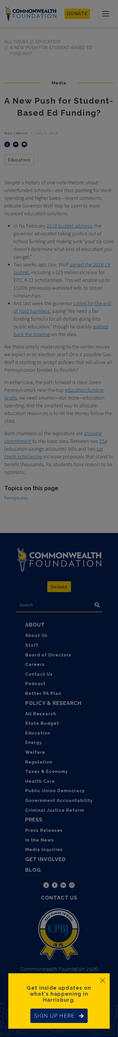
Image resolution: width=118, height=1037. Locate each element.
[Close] (102, 980)
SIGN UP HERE (54, 1016)
